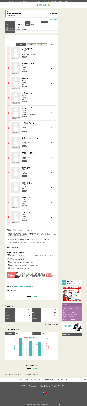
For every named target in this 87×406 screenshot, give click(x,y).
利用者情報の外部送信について (45, 386)
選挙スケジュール (38, 1)
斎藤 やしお (27, 94)
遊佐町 (14, 290)
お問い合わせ (55, 386)
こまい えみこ (28, 213)
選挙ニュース (30, 385)
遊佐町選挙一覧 (53, 13)
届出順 (31, 44)
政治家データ (46, 1)
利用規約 (51, 385)
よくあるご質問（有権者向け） (60, 385)
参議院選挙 (25, 1)
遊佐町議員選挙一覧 (20, 374)
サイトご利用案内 (38, 385)
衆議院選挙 (19, 1)
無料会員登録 (35, 404)
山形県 (15, 374)
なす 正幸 (26, 168)
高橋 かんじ (27, 79)
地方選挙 (31, 1)
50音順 (42, 44)
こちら (23, 244)
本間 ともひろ (28, 153)
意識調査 (60, 1)
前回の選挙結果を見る (28, 282)
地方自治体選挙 (29, 286)
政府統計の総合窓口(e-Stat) (53, 324)
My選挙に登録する (53, 19)
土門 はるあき (28, 124)
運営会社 (45, 385)
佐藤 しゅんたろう (30, 138)
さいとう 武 (27, 109)
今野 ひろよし (28, 198)
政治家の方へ (23, 385)
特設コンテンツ (67, 1)
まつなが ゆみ (28, 49)
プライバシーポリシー (33, 386)
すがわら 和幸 (28, 64)
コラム (13, 1)
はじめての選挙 (54, 1)
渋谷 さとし (27, 183)
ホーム (6, 374)
